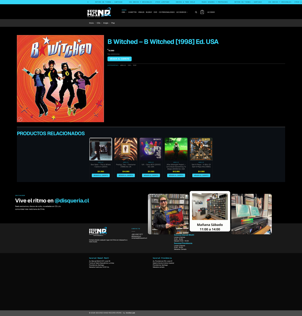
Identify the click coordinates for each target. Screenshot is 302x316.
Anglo (105, 23)
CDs (123, 12)
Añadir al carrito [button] (101, 175)
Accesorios (181, 12)
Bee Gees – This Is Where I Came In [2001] (101, 165)
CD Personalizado (167, 12)
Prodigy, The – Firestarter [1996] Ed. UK (126, 165)
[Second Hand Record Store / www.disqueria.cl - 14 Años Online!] (99, 12)
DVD (155, 12)
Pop (113, 23)
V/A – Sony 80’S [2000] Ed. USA (151, 165)
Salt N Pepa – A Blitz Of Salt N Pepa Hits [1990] (201, 165)
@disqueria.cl (72, 200)
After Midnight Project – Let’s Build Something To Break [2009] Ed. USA (176, 166)
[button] (196, 12)
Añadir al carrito (119, 59)
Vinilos (141, 12)
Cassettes (132, 12)
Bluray (149, 12)
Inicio (91, 23)
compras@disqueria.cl (139, 238)
